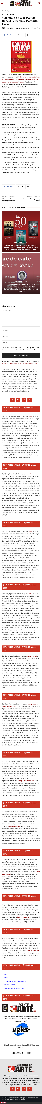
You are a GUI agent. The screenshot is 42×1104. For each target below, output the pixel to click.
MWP (23, 1099)
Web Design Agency (13, 1099)
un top (30, 416)
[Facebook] (12, 400)
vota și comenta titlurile (26, 781)
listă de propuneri (15, 826)
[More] (27, 35)
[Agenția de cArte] (4, 28)
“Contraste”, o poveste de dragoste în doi (10, 199)
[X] (29, 400)
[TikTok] (24, 400)
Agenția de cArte (14, 28)
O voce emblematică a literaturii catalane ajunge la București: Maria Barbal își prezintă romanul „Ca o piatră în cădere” (21, 288)
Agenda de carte (12, 11)
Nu (21, 77)
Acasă (4, 11)
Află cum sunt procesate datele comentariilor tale (19, 363)
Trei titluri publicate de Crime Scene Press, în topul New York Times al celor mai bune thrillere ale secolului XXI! (21, 247)
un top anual (32, 656)
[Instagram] (18, 400)
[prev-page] (3, 298)
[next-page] (7, 298)
